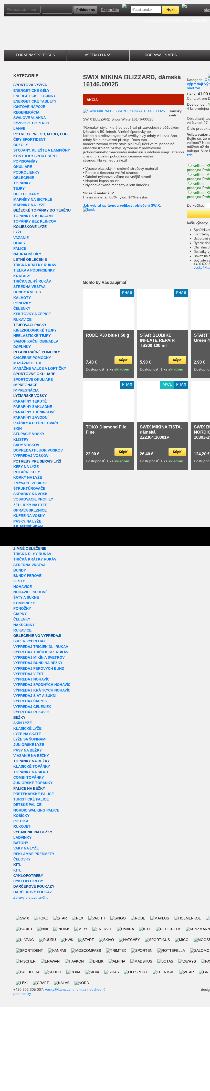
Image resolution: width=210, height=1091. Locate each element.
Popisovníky (25, 161)
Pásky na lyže (27, 521)
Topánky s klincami (33, 216)
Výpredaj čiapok (30, 701)
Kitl (17, 865)
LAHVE (19, 128)
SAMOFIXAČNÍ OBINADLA (35, 341)
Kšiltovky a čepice (32, 314)
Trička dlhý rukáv (32, 281)
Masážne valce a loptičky (39, 368)
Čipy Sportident (29, 139)
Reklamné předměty (33, 854)
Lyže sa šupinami (29, 739)
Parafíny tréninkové (34, 412)
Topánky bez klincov (34, 221)
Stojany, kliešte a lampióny (41, 150)
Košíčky (21, 816)
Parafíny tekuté (30, 401)
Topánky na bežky (31, 761)
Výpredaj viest (28, 674)
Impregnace (25, 385)
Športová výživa (30, 85)
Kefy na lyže (26, 467)
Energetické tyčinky (34, 96)
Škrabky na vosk (30, 494)
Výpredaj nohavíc (31, 679)
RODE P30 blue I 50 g (107, 335)
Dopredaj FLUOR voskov (38, 450)
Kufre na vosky (29, 516)
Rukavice (22, 319)
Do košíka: (195, 205)
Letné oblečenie (30, 259)
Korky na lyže (27, 477)
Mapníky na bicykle (32, 199)
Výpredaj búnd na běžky (37, 663)
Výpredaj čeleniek (32, 707)
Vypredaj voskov (30, 456)
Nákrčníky (24, 625)
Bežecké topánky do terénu (42, 210)
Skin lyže (22, 723)
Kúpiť (123, 360)
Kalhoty (22, 298)
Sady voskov (26, 445)
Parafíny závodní (30, 417)
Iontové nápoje (29, 107)
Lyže (17, 232)
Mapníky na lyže (29, 205)
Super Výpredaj (29, 641)
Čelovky (21, 859)
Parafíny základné (32, 407)
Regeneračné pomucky (36, 352)
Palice (19, 248)
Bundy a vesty (27, 292)
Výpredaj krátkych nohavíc (41, 690)
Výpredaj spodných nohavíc (41, 685)
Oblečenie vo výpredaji (37, 636)
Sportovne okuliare (34, 374)
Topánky (22, 183)
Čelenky (21, 308)
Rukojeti (22, 826)
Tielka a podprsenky (34, 270)
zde (190, 155)
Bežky (19, 717)
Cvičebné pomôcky (32, 358)
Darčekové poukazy (33, 886)
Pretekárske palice (33, 794)
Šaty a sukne (26, 597)
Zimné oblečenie (29, 548)
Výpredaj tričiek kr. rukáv (40, 652)
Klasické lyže (27, 728)
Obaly (19, 243)
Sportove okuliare (33, 379)
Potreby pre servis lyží (37, 461)
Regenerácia (26, 112)
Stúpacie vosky (28, 434)
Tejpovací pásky (29, 325)
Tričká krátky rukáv (34, 265)
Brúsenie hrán (28, 527)
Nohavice (22, 587)
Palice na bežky (29, 788)
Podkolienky (26, 172)
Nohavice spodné (30, 592)
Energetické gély (31, 90)
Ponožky (22, 303)
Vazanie (21, 238)
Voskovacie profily (33, 499)
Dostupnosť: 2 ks (107, 369)
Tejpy (19, 188)
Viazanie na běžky (31, 756)
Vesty (19, 581)
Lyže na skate (27, 734)
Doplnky (22, 347)
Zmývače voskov (30, 483)
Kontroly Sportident (35, 156)
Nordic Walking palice (36, 810)
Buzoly (20, 145)
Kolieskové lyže (30, 227)
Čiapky (20, 614)
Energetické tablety (34, 101)
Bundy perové (27, 576)
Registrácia (110, 10)
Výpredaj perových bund (38, 668)
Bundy (19, 570)
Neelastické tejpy (32, 336)
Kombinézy (24, 603)
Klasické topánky (31, 766)
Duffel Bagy (26, 194)
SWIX (91, 77)
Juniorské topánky (32, 783)
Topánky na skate (31, 772)
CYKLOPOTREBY (28, 876)
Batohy (20, 843)
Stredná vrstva (29, 287)
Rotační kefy (26, 472)
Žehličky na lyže (30, 505)
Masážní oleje (28, 363)
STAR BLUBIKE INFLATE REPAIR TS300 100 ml (157, 340)
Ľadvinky (22, 837)
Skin (17, 428)
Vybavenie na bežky (32, 832)
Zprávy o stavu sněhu (30, 897)
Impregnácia (26, 390)
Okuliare (22, 167)
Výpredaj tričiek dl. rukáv (40, 647)
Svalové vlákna (29, 118)
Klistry (20, 439)
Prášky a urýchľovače (36, 423)
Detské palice (27, 805)
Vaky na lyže (26, 848)
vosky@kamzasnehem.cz (65, 989)
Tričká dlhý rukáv (32, 554)
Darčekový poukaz (32, 892)
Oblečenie (23, 178)
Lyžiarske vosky (30, 396)
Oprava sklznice (30, 510)
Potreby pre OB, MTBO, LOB (40, 134)
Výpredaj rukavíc (31, 712)
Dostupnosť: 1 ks (161, 369)
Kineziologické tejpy (35, 330)
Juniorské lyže (28, 745)
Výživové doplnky (31, 123)
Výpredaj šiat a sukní (34, 696)
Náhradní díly (27, 254)
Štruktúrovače (29, 488)
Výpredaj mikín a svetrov (39, 657)
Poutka (20, 821)
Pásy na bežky (27, 750)
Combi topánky (28, 777)
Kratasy (21, 276)
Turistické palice (31, 799)
